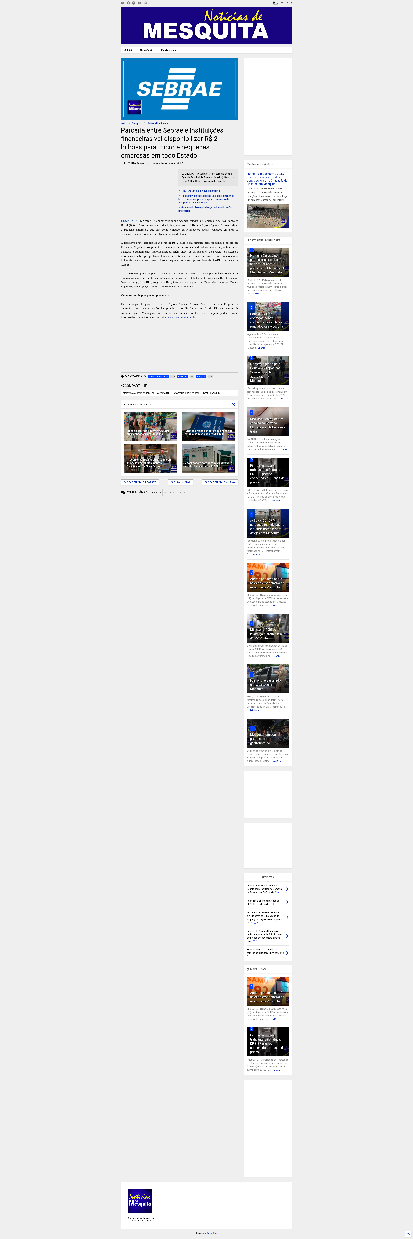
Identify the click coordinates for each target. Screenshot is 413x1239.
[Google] (134, 3)
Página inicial (181, 482)
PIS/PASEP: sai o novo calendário (200, 190)
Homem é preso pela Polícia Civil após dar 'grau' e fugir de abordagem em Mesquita (265, 372)
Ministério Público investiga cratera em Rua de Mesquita (267, 634)
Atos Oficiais (146, 50)
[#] (122, 3)
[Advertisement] (145, 189)
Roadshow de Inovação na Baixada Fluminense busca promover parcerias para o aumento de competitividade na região (206, 199)
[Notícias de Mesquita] (206, 42)
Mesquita (137, 123)
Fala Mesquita (168, 50)
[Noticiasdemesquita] (150, 3)
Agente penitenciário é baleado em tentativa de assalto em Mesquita (267, 583)
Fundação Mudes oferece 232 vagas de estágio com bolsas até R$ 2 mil (208, 432)
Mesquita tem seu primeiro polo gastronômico (263, 739)
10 (252, 728)
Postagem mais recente (140, 482)
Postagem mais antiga (220, 482)
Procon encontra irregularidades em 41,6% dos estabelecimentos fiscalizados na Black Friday (149, 463)
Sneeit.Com (212, 1233)
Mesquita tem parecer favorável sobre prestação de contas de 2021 (208, 464)
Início (130, 50)
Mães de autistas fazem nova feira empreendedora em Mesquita (148, 432)
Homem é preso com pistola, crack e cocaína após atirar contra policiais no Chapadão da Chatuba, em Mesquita (267, 179)
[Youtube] (140, 3)
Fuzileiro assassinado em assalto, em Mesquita (265, 685)
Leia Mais (256, 294)
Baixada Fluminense (158, 123)
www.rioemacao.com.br (181, 317)
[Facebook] (128, 3)
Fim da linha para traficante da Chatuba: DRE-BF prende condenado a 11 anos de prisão (267, 474)
